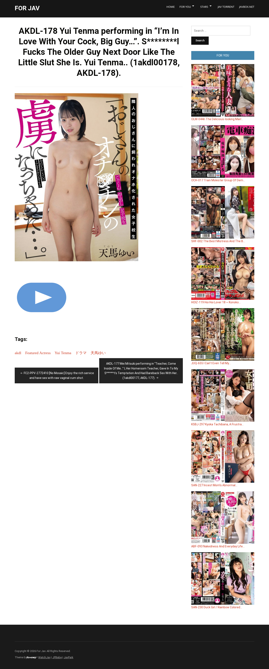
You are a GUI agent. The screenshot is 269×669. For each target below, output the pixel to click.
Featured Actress (38, 353)
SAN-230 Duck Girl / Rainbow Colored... (216, 607)
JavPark (68, 657)
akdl (18, 353)
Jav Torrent (226, 7)
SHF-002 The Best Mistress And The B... (218, 241)
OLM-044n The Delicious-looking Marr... (217, 119)
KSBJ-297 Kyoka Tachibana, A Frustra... (217, 424)
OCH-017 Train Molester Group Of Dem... (218, 180)
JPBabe (57, 657)
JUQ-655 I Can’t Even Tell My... (211, 363)
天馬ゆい (98, 353)
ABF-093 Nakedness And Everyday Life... (218, 546)
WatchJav (44, 657)
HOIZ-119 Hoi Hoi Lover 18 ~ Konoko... (216, 302)
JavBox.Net (246, 7)
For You (185, 7)
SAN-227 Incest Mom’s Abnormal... (214, 485)
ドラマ (81, 353)
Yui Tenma (63, 353)
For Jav (27, 8)
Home (170, 7)
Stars (204, 7)
